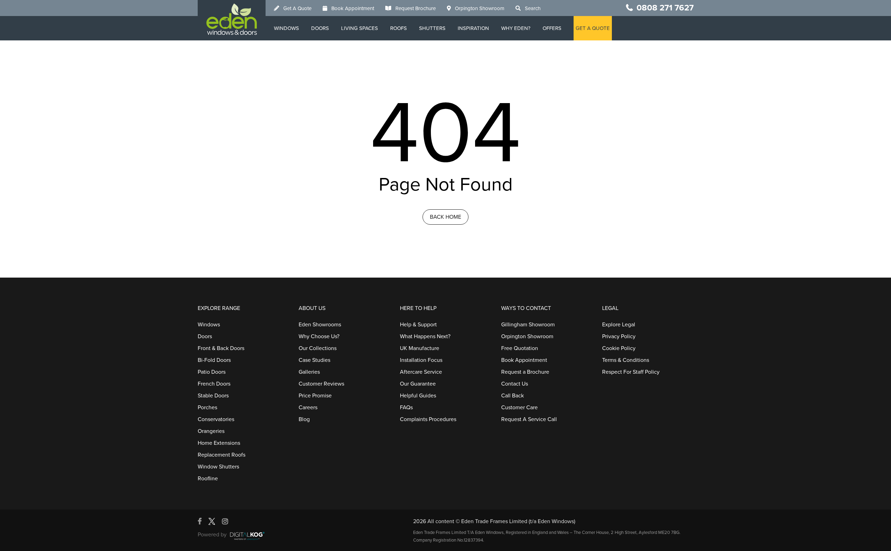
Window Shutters (218, 466)
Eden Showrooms (320, 324)
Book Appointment (352, 8)
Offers (552, 28)
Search (533, 8)
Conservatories (216, 419)
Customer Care (519, 407)
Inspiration (473, 28)
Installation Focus (421, 360)
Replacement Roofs (221, 454)
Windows (286, 28)
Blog (304, 419)
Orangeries (211, 431)
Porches (207, 407)
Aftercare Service (421, 371)
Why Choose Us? (319, 336)
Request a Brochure (525, 371)
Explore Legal (618, 324)
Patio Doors (212, 371)
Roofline (208, 478)
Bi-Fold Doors (214, 360)
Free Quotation (519, 348)
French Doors (214, 383)
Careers (308, 407)
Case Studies (314, 360)
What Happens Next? (425, 336)
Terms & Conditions (625, 360)
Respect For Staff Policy (631, 371)
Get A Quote (297, 8)
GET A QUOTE (593, 28)
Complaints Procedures (428, 419)
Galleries (309, 371)
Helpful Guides (418, 395)
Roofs (398, 28)
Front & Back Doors (221, 348)
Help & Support (418, 324)
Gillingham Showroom (528, 324)
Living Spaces (359, 28)
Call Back (512, 395)
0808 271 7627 (665, 8)
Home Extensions (219, 443)
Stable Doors (213, 395)
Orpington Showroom (479, 8)
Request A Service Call (529, 419)
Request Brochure (415, 8)
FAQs (406, 407)
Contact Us (514, 383)
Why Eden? (515, 28)
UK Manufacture (419, 348)
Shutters (432, 28)
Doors (320, 28)
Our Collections (318, 348)
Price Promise (315, 395)
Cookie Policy (619, 348)
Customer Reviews (321, 383)
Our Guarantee (418, 383)
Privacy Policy (619, 336)
